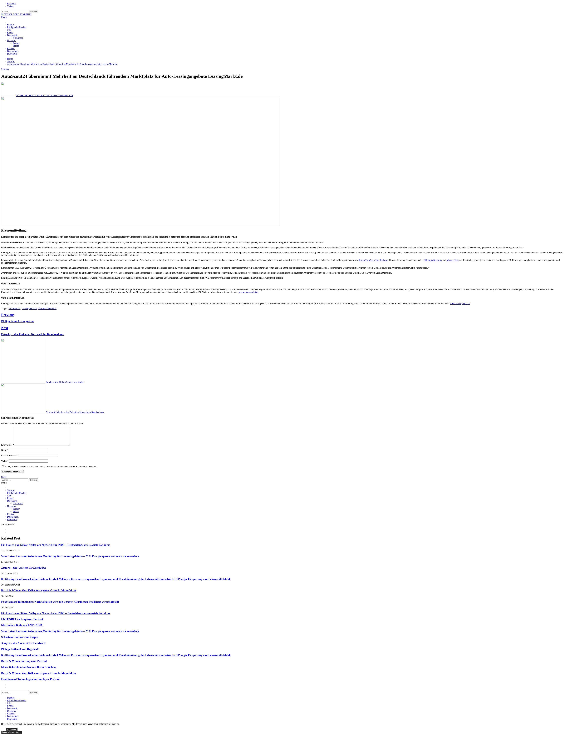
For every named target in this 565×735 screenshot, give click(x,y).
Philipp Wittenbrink (433, 260)
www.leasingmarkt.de (460, 303)
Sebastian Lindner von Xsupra (19, 637)
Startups (11, 24)
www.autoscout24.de (249, 292)
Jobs (9, 30)
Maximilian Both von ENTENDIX (22, 625)
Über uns (11, 40)
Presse (16, 46)
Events (10, 32)
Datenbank (12, 35)
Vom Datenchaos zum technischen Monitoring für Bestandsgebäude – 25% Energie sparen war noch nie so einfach (70, 556)
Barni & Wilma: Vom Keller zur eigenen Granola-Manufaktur (38, 590)
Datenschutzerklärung (11, 732)
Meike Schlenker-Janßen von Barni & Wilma (28, 667)
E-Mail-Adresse (9, 455)
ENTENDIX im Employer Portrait (22, 619)
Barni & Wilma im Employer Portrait (24, 661)
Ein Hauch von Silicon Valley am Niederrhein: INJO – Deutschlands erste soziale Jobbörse (55, 544)
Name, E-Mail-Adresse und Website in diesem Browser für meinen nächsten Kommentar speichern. (51, 466)
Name (5, 450)
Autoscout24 (14, 308)
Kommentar (7, 445)
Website (5, 461)
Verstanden (11, 729)
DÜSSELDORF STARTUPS (30, 95)
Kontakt (11, 48)
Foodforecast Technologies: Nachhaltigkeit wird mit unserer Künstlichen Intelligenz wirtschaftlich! (60, 601)
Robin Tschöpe (366, 260)
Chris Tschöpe (381, 260)
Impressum (12, 53)
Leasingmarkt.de (29, 308)
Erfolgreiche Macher (16, 27)
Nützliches (18, 38)
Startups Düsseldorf (47, 308)
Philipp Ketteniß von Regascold (20, 649)
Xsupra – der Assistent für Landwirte (23, 567)
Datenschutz (13, 51)
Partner (16, 43)
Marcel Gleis (452, 260)
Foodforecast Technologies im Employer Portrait (30, 679)
